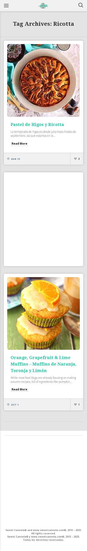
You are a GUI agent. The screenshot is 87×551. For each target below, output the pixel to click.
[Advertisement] (43, 219)
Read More (19, 144)
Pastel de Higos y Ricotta (37, 124)
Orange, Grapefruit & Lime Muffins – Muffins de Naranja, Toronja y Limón (43, 364)
